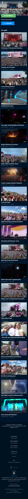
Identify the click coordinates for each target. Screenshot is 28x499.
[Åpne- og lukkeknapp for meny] (25, 2)
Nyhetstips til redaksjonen (14, 462)
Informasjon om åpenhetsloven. (14, 492)
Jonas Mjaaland (14, 443)
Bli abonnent (8, 15)
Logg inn (8, 23)
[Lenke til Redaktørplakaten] (14, 472)
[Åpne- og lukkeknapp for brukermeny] (19, 2)
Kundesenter (14, 453)
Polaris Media (16, 481)
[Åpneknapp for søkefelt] (22, 2)
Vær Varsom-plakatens (14, 477)
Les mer (16, 427)
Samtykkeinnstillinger (14, 486)
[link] (5, 2)
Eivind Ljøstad (14, 438)
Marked (14, 456)
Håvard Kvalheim (14, 447)
